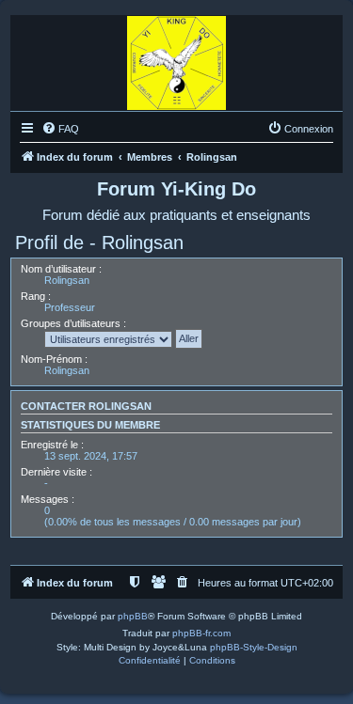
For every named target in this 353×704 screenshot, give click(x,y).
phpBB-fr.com (201, 633)
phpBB (133, 616)
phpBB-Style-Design (253, 647)
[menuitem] (60, 128)
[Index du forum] (176, 58)
